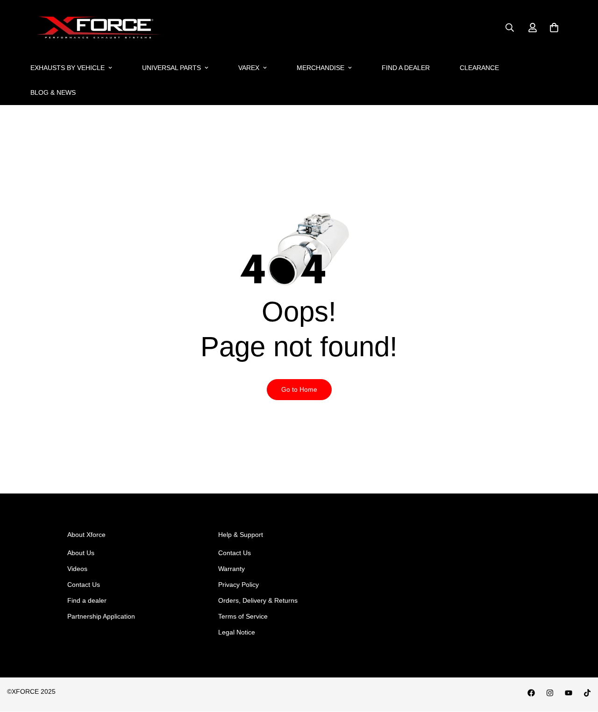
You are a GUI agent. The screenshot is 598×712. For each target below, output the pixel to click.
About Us (80, 553)
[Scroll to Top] (580, 661)
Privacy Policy (238, 584)
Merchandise (320, 67)
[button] (554, 27)
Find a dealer (406, 67)
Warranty (231, 568)
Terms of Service (243, 616)
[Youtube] (568, 693)
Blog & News (53, 92)
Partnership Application (101, 616)
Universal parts (171, 67)
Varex (248, 67)
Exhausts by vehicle (67, 67)
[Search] (510, 27)
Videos (77, 568)
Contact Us (83, 584)
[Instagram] (550, 693)
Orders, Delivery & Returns (258, 600)
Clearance (479, 67)
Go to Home (299, 389)
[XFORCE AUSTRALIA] (97, 28)
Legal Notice (236, 632)
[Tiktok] (587, 693)
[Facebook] (531, 693)
